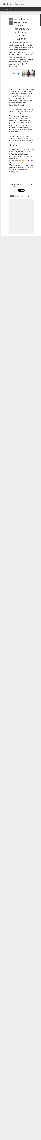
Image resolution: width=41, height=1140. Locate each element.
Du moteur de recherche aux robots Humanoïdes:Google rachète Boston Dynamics (21, 28)
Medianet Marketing (23, 186)
